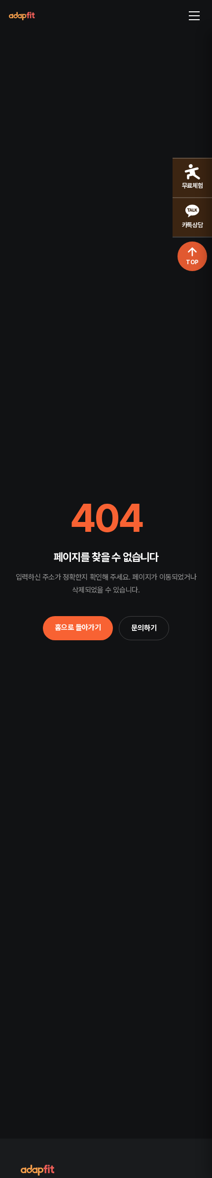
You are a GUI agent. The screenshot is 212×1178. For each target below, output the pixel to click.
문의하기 (144, 628)
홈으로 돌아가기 (78, 627)
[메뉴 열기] (194, 16)
